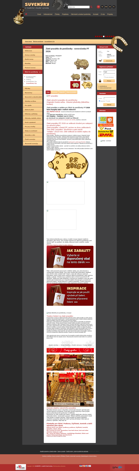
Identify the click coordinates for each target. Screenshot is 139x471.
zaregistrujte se (103, 86)
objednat (102, 101)
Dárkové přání (29, 109)
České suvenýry (30, 139)
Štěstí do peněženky (38, 41)
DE (110, 6)
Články (57, 14)
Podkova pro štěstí (51, 436)
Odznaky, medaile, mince (33, 118)
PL (114, 6)
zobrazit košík (109, 60)
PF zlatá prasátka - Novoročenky (31, 77)
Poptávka (65, 14)
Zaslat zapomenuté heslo (105, 87)
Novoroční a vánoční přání (33, 97)
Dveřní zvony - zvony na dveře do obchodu (77, 451)
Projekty (110, 14)
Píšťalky (27, 88)
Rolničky (28, 63)
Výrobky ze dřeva (30, 101)
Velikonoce (28, 50)
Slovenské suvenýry (31, 143)
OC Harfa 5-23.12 (53, 111)
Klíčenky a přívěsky (31, 114)
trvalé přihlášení (110, 77)
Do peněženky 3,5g (50, 41)
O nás (103, 14)
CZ (98, 6)
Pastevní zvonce (30, 67)
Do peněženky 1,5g (31, 81)
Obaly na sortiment (31, 131)
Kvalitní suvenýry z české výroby (48, 451)
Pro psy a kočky (30, 126)
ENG (106, 6)
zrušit (108, 101)
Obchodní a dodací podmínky (81, 14)
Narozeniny (28, 92)
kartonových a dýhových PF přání (77, 142)
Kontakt (95, 14)
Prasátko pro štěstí (61, 436)
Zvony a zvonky (30, 55)
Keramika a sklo (30, 135)
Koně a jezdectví (30, 122)
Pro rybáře (28, 105)
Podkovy (28, 79)
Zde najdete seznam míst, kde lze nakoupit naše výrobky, (61, 119)
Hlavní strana (28, 41)
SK (102, 6)
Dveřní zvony (29, 59)
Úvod (39, 14)
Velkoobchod (47, 14)
